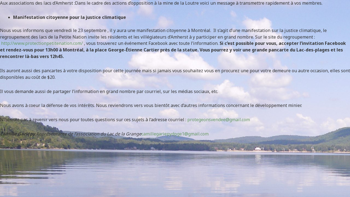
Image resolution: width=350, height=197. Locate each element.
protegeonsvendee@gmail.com (218, 120)
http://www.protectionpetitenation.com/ (42, 43)
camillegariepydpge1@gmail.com (175, 134)
